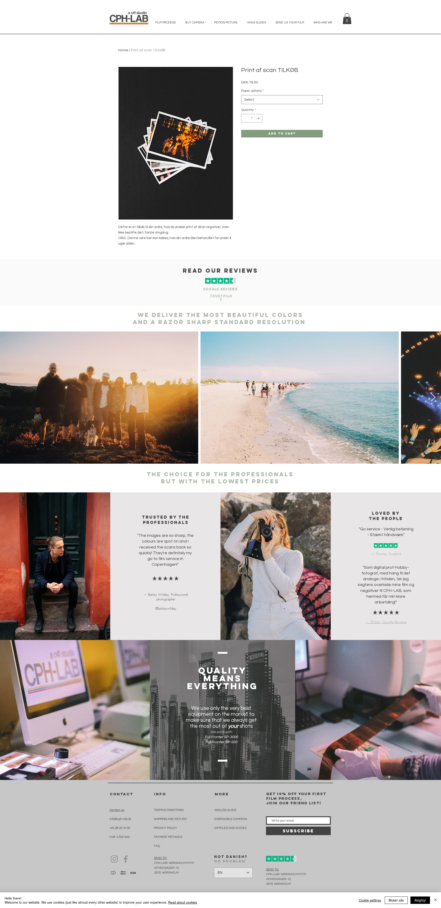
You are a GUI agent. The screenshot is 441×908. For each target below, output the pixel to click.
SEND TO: (160, 858)
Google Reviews (220, 289)
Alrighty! (420, 900)
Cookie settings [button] (370, 900)
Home (123, 50)
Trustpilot (221, 297)
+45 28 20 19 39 (120, 828)
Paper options (252, 90)
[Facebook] (125, 859)
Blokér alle (396, 900)
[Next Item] (433, 397)
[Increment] (259, 118)
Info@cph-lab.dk (120, 819)
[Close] (435, 900)
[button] (347, 18)
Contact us (117, 810)
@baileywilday (165, 608)
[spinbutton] (252, 118)
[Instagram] (114, 859)
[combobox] (282, 99)
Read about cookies (182, 902)
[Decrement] (245, 118)
